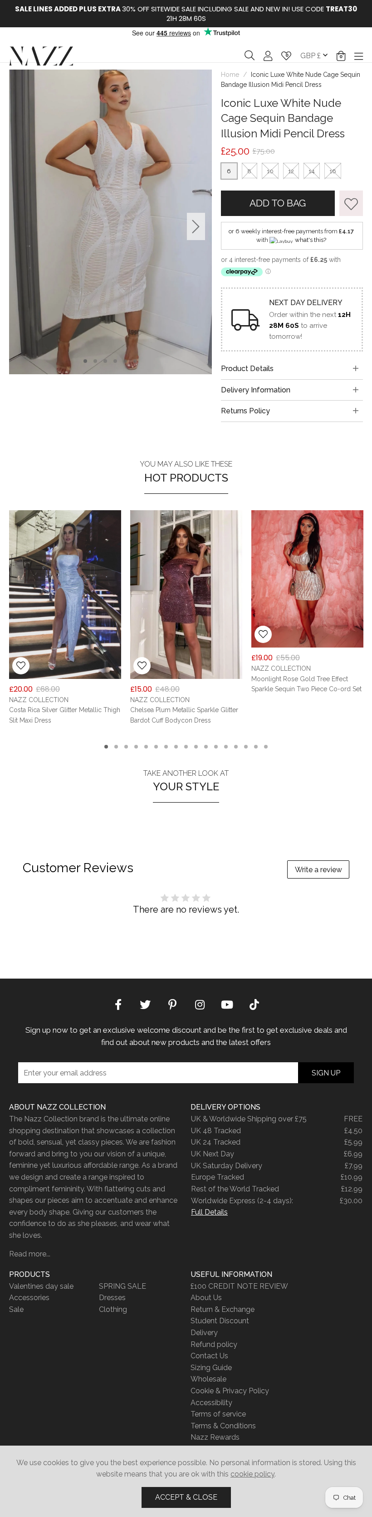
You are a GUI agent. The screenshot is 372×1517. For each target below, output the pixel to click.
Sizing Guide (211, 1367)
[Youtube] (227, 1003)
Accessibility (211, 1402)
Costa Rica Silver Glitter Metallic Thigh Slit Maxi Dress (64, 715)
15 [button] (246, 746)
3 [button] (105, 361)
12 (291, 171)
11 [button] (206, 746)
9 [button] (186, 746)
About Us (206, 1297)
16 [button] (256, 746)
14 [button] (236, 746)
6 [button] (135, 361)
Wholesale (208, 1379)
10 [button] (196, 746)
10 (270, 171)
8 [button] (176, 746)
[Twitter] (145, 1003)
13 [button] (226, 746)
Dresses (112, 1297)
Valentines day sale (41, 1286)
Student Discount (220, 1320)
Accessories (29, 1297)
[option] (186, 13)
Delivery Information (255, 390)
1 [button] (85, 361)
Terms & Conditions (223, 1426)
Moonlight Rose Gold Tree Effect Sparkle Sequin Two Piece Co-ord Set (306, 684)
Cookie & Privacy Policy (230, 1390)
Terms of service (218, 1414)
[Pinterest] (172, 1003)
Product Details (247, 368)
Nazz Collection (41, 55)
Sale (16, 1309)
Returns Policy (245, 411)
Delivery (204, 1332)
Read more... (29, 1254)
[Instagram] (199, 1003)
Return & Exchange (223, 1309)
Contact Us (209, 1355)
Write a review (318, 869)
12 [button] (216, 746)
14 (311, 171)
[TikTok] (254, 1003)
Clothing (113, 1309)
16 (332, 171)
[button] (341, 56)
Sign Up (326, 1073)
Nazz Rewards (215, 1437)
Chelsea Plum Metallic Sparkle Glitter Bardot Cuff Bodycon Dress (184, 715)
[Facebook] (118, 1003)
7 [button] (166, 746)
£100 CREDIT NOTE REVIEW (239, 1286)
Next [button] (196, 226)
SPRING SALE (122, 1286)
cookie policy (252, 1474)
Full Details (209, 1212)
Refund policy (214, 1344)
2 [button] (95, 361)
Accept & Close (186, 1497)
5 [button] (125, 361)
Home (230, 74)
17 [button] (266, 746)
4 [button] (115, 361)
